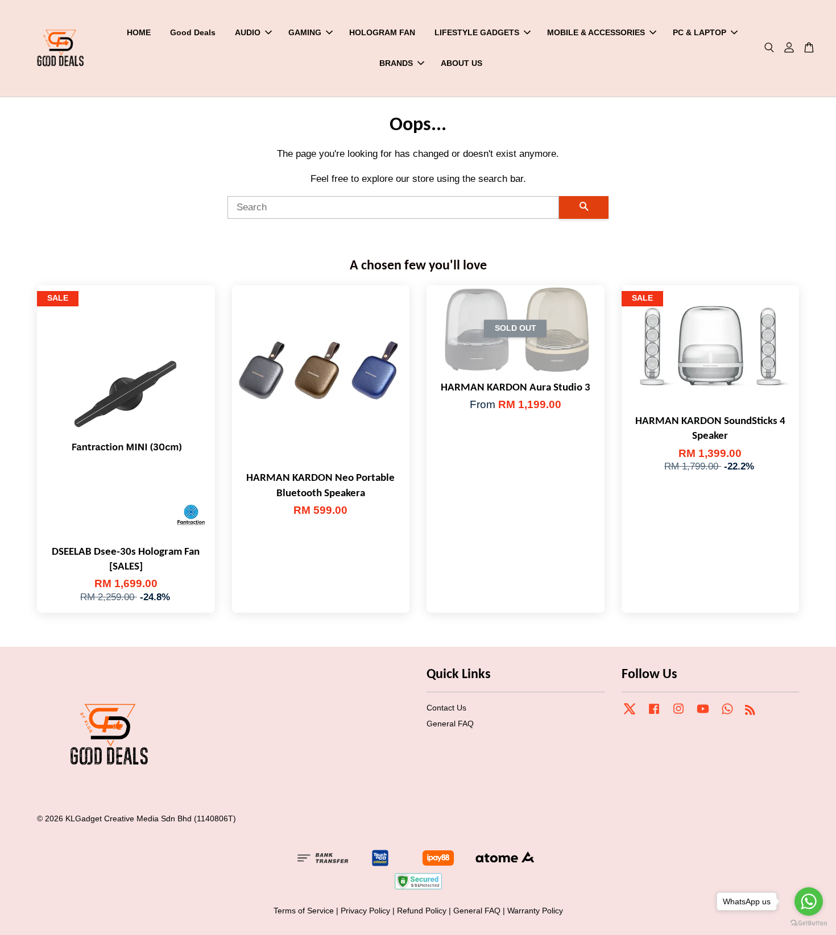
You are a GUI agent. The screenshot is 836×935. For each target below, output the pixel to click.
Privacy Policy (365, 910)
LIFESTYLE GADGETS (476, 32)
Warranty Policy (535, 910)
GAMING (304, 32)
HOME (139, 32)
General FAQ (450, 723)
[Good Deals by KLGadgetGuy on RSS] (750, 711)
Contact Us (446, 707)
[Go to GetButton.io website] (809, 923)
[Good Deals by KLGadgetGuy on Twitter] (630, 713)
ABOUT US (461, 63)
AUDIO (247, 32)
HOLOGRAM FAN (382, 32)
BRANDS (396, 63)
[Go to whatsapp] (808, 901)
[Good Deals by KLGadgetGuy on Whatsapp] (727, 713)
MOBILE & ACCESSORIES (596, 32)
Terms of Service (304, 910)
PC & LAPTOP (699, 32)
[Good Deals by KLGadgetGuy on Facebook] (654, 713)
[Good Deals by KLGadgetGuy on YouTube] (703, 713)
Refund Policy (421, 910)
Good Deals (193, 32)
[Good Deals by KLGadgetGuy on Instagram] (678, 713)
